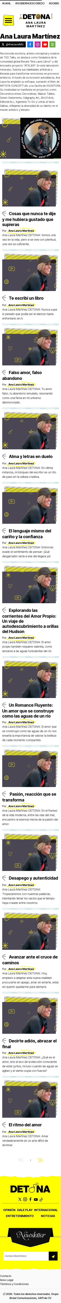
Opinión (9, 1210)
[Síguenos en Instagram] (25, 1199)
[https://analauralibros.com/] (52, 44)
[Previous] (21, 1160)
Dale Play (25, 1210)
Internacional (46, 1210)
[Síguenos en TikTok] (41, 1199)
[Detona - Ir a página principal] (36, 16)
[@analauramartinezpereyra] (30, 44)
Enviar (53, 1256)
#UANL (6, 3)
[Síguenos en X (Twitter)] (20, 1199)
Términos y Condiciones (14, 1284)
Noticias (48, 1216)
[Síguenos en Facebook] (30, 1199)
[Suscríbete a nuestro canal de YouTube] (36, 1199)
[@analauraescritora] (38, 44)
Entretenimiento (20, 1216)
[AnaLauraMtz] (45, 44)
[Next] (40, 1160)
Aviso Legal (6, 1280)
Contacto (5, 1276)
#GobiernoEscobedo (30, 3)
